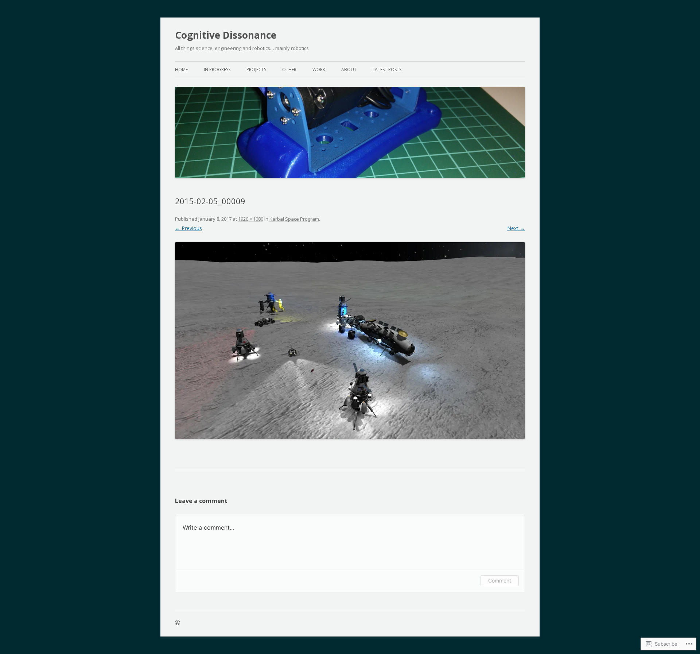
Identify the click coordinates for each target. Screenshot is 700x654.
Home (181, 69)
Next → (516, 228)
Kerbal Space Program (294, 219)
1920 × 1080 (250, 219)
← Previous (188, 228)
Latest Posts (387, 69)
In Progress (217, 69)
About (349, 69)
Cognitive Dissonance (225, 35)
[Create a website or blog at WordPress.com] (177, 623)
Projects (256, 69)
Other (289, 69)
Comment (499, 580)
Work (318, 69)
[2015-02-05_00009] (350, 340)
